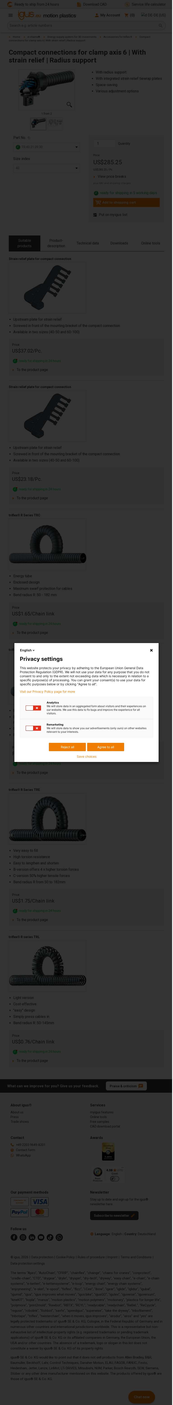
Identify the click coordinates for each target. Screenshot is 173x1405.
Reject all (67, 747)
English (26, 650)
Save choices (86, 756)
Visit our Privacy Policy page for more (47, 691)
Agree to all (105, 747)
